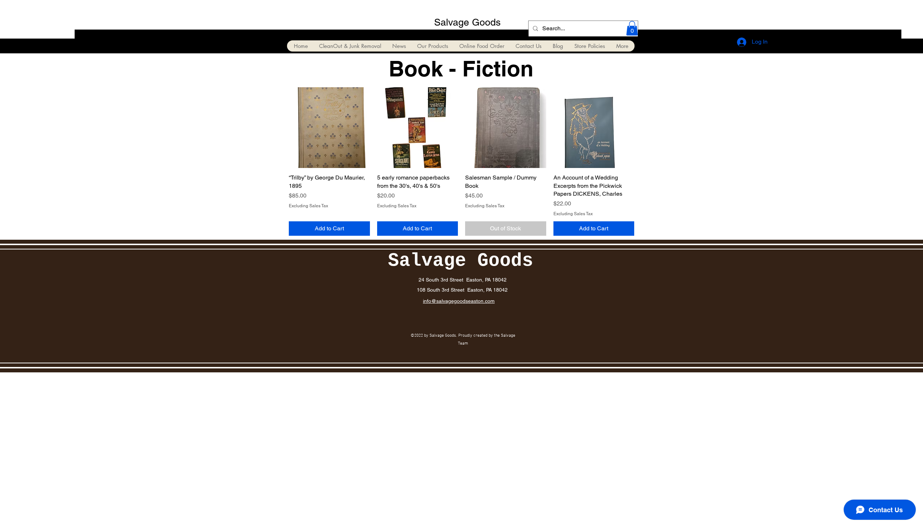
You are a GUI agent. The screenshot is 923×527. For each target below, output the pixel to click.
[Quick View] (329, 127)
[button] (632, 28)
